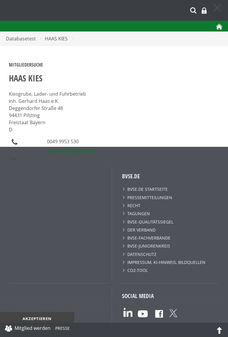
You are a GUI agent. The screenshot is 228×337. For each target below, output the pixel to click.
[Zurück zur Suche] (217, 7)
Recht (133, 205)
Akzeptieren (37, 318)
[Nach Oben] (219, 330)
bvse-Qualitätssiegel (150, 222)
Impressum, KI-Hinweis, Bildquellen (166, 262)
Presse (62, 329)
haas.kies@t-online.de (71, 150)
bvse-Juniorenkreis (148, 246)
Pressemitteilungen (149, 197)
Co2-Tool (137, 270)
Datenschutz (141, 254)
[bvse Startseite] (219, 26)
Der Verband (141, 230)
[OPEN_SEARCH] (193, 9)
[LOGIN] (204, 10)
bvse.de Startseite (147, 189)
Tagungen (138, 213)
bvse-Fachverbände (148, 238)
